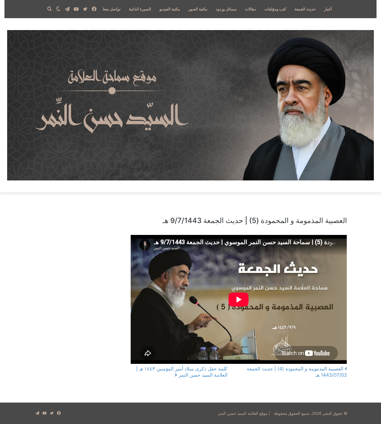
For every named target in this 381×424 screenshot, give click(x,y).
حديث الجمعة (305, 9)
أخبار (328, 9)
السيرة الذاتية (140, 9)
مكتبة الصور (197, 9)
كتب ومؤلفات (275, 9)
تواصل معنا (112, 9)
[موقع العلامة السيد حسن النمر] (190, 105)
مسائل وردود (226, 9)
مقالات (250, 9)
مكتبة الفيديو (170, 9)
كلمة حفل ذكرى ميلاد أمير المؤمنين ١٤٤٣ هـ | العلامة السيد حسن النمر (181, 372)
